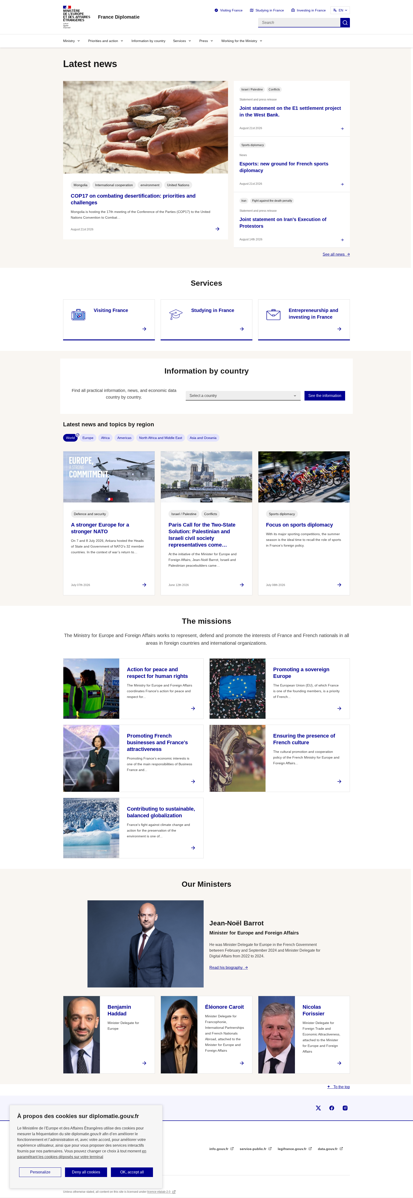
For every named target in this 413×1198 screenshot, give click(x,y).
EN (341, 10)
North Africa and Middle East (160, 438)
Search (345, 22)
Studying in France (269, 10)
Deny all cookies (86, 1172)
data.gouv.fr (328, 1149)
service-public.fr (253, 1149)
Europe (87, 438)
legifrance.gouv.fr (292, 1149)
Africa (105, 438)
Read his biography (226, 968)
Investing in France (311, 10)
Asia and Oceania (203, 438)
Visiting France (231, 10)
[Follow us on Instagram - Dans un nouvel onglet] (345, 1108)
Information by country (148, 41)
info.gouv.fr (219, 1149)
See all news (334, 254)
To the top (341, 1087)
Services (179, 41)
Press (203, 41)
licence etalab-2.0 (159, 1191)
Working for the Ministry (239, 41)
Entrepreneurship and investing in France (313, 314)
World (70, 438)
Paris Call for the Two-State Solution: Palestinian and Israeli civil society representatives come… (201, 535)
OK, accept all (132, 1172)
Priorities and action (103, 41)
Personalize (40, 1172)
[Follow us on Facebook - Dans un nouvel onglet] (332, 1108)
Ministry (69, 41)
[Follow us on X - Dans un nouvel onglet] (318, 1108)
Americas (124, 438)
